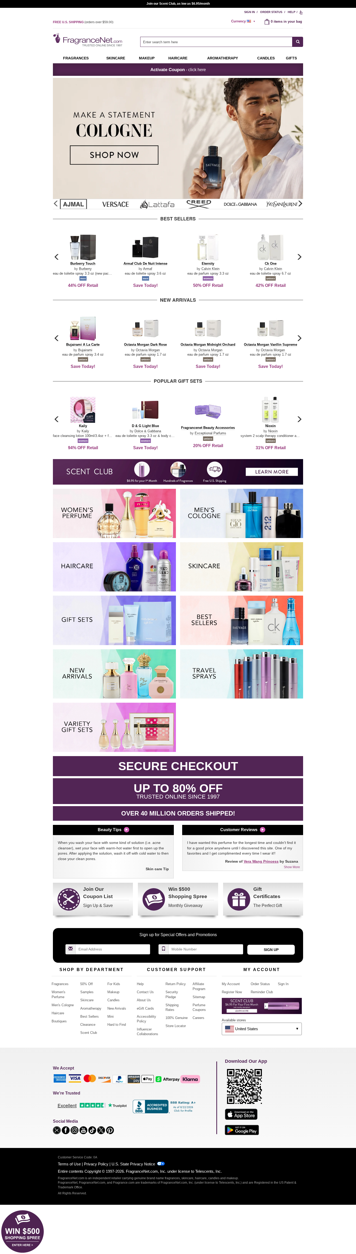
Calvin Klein (210, 269)
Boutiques (59, 1021)
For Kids (113, 984)
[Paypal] (119, 1079)
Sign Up (271, 950)
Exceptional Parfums (210, 433)
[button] (300, 203)
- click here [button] (178, 69)
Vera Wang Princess (261, 861)
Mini (110, 1016)
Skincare (115, 58)
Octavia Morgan (148, 350)
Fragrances (76, 58)
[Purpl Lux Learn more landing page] (262, 1008)
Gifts (291, 58)
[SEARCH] (297, 42)
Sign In (249, 12)
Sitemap (199, 997)
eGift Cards (145, 1008)
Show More (292, 867)
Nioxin (273, 431)
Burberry (85, 269)
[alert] (244, 21)
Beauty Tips (109, 829)
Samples (87, 992)
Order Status (271, 12)
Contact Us (145, 992)
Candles (113, 1000)
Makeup (147, 58)
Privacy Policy (96, 1164)
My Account (231, 984)
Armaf (147, 269)
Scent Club (88, 1033)
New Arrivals (116, 1008)
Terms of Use (69, 1164)
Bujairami (85, 350)
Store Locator (175, 1026)
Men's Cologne (63, 1005)
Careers (198, 1018)
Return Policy (175, 984)
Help (291, 12)
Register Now (232, 992)
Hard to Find (116, 1025)
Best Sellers (89, 1016)
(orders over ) (83, 22)
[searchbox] (216, 42)
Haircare (177, 58)
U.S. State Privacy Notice (133, 1164)
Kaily (85, 431)
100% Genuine (176, 1018)
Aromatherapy (90, 1008)
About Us (144, 1000)
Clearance (87, 1025)
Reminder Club (262, 992)
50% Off (86, 984)
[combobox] (221, 42)
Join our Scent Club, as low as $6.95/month (178, 3)
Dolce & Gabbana (147, 431)
